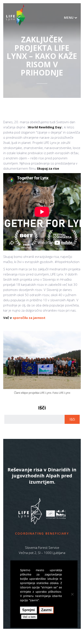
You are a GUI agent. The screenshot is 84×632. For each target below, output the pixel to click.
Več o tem (29, 616)
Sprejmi (28, 610)
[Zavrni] (72, 594)
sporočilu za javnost (29, 317)
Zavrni (46, 610)
